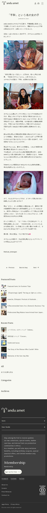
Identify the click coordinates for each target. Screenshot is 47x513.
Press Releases (6, 491)
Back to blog (23, 267)
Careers (4, 488)
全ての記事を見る (7, 372)
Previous (11, 267)
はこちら (11, 241)
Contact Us (5, 495)
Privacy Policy (15, 504)
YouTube (21, 478)
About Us (5, 485)
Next (34, 267)
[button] (42, 3)
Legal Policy (5, 504)
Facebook (14, 478)
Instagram (5, 478)
